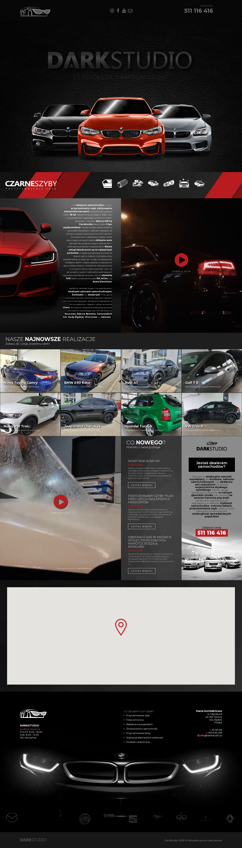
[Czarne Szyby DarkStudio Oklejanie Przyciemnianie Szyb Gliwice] (35, 11)
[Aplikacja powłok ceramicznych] (199, 183)
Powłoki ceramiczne (138, 742)
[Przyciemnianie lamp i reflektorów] (168, 183)
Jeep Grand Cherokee (82, 426)
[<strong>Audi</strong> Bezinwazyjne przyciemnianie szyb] (151, 371)
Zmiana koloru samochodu (141, 728)
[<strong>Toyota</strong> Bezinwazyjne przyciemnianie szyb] (30, 374)
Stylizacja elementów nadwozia (144, 737)
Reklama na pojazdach (139, 724)
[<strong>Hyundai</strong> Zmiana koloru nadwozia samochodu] (151, 408)
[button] (121, 627)
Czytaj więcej (142, 485)
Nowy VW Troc (16, 426)
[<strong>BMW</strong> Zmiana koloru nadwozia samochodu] (91, 379)
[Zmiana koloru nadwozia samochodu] (153, 183)
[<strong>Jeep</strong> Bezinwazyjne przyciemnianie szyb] (91, 406)
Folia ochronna (134, 719)
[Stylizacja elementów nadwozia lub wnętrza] (184, 183)
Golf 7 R (191, 383)
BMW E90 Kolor (77, 383)
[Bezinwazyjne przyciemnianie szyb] (107, 183)
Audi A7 (131, 383)
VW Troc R (194, 426)
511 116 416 (198, 10)
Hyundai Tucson (138, 426)
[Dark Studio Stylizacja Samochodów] (33, 839)
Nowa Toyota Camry (21, 383)
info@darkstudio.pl (211, 735)
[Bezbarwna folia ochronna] (122, 183)
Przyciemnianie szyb (138, 715)
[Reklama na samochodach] (138, 183)
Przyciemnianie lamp (138, 733)
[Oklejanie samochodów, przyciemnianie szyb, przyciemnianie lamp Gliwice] (31, 184)
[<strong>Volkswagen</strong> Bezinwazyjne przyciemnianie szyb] (212, 379)
